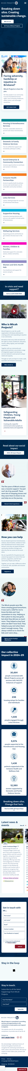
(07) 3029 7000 (11, 107)
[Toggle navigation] (25, 3)
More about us (8, 365)
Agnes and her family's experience (11, 639)
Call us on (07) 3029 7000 (14, 294)
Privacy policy (11, 942)
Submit (20, 946)
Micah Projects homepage (9, 3)
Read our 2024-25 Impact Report (14, 809)
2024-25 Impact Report (14, 453)
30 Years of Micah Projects (12, 26)
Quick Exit (21, 1069)
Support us (7, 571)
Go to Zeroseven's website (11, 1064)
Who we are (7, 21)
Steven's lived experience (11, 504)
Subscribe (21, 1009)
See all (22, 825)
